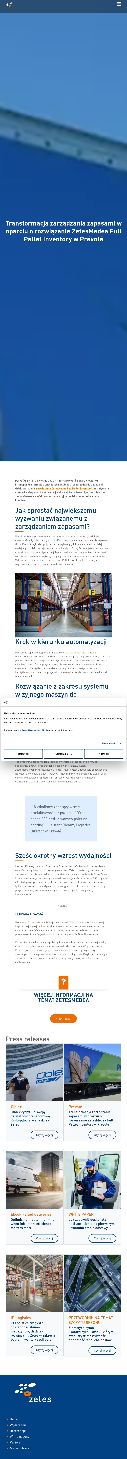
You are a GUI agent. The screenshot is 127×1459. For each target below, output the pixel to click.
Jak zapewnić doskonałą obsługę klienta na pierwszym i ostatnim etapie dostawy (92, 1223)
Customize (61, 753)
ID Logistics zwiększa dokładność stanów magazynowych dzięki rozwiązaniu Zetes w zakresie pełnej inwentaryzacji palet (33, 1331)
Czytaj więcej (44, 1135)
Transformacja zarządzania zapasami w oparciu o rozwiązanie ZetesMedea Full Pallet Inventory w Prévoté (91, 1118)
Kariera (15, 1442)
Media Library (20, 1448)
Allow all (104, 753)
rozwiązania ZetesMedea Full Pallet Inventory (64, 488)
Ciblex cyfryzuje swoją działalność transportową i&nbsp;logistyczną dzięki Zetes (30, 1118)
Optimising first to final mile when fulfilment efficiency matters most (32, 1223)
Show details (109, 743)
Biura (14, 1419)
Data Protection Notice (36, 730)
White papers (19, 1436)
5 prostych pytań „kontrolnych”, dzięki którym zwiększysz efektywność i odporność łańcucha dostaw (91, 1334)
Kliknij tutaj (63, 1018)
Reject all (23, 753)
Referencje (18, 1431)
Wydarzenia (18, 1425)
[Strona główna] (10, 4)
